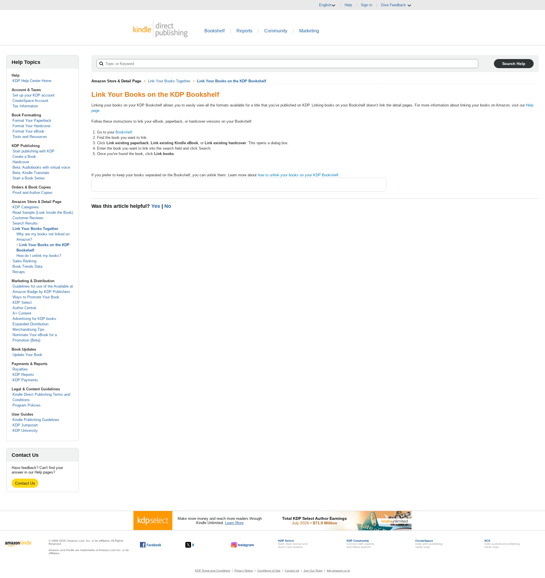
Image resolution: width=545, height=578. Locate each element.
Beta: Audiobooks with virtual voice (41, 167)
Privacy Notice (243, 570)
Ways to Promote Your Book (35, 297)
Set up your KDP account (33, 95)
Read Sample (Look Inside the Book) (42, 212)
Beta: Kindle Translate (30, 173)
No (167, 206)
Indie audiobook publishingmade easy (502, 543)
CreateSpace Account (30, 101)
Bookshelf (214, 30)
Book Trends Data (27, 266)
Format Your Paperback (31, 120)
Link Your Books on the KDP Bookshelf (231, 81)
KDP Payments (25, 380)
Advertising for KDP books (34, 319)
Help (348, 5)
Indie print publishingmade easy (429, 543)
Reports (244, 30)
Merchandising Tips (28, 329)
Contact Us (25, 483)
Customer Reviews (27, 218)
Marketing (309, 30)
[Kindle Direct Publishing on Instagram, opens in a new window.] (242, 545)
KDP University (25, 430)
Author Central (24, 308)
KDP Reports (23, 374)
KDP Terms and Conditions (212, 570)
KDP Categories (25, 207)
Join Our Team (312, 570)
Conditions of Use (268, 570)
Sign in (366, 5)
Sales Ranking (24, 261)
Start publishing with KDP (33, 151)
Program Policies (26, 405)
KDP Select (22, 302)
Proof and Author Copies (32, 192)
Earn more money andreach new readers (292, 543)
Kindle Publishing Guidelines (35, 420)
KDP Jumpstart (25, 425)
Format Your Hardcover (31, 126)
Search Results (25, 223)
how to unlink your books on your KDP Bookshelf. (298, 175)
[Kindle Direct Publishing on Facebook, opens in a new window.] (150, 545)
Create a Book (24, 156)
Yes (155, 206)
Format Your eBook (28, 131)
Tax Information (25, 106)
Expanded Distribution (30, 324)
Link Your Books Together (35, 229)
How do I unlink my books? (38, 256)
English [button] (325, 5)
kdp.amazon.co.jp (338, 570)
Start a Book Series (28, 178)
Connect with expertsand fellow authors (360, 543)
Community (275, 30)
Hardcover (20, 162)
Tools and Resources (29, 137)
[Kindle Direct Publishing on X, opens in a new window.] (195, 545)
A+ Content (21, 313)
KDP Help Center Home (31, 81)
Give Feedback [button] (394, 5)
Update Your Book (27, 355)
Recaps (18, 272)
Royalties (20, 369)
